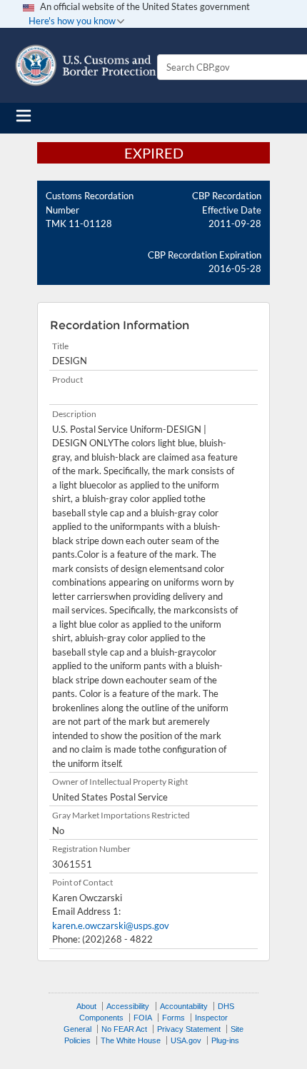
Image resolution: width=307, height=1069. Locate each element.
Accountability (184, 1006)
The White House (131, 1040)
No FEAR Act (124, 1029)
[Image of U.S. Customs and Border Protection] (85, 65)
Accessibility (127, 1006)
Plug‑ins (225, 1040)
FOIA (143, 1017)
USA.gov (186, 1040)
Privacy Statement (189, 1029)
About (86, 1006)
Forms (173, 1017)
